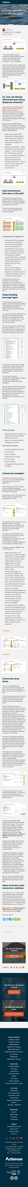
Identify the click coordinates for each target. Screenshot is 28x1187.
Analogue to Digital (14, 1039)
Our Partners (14, 1117)
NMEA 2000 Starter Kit (14, 1049)
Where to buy (14, 992)
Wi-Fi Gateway (14, 1054)
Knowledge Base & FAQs (14, 1126)
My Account (14, 1069)
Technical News (14, 1098)
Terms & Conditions (16, 1153)
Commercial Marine (14, 1073)
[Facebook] (3, 919)
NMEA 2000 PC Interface (14, 1059)
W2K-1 (13, 902)
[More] (19, 919)
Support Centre (14, 1129)
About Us (14, 1112)
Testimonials (14, 1119)
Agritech (14, 1076)
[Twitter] (7, 919)
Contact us (14, 1134)
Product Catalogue (14, 1081)
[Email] (16, 919)
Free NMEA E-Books (14, 1095)
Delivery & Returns (14, 1131)
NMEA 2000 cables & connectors (14, 1052)
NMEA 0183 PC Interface (14, 1047)
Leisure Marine (14, 1071)
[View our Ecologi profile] (11, 1173)
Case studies (14, 1078)
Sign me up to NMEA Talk (14, 1014)
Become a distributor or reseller (14, 1083)
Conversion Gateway (14, 1042)
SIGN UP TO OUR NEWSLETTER (14, 956)
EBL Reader (9, 479)
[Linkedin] (10, 919)
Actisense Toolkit (19, 327)
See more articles (8, 932)
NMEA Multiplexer (14, 1044)
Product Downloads (14, 1066)
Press (8, 1153)
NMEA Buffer (14, 1056)
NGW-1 (21, 305)
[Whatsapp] (13, 919)
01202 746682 (12, 1146)
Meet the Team (14, 1114)
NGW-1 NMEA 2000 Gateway (13, 107)
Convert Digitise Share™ (14, 1093)
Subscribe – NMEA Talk (14, 1105)
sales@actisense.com (9, 911)
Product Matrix (14, 1090)
